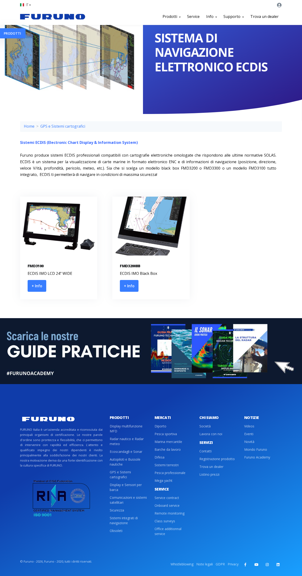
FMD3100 (36, 265)
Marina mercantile (168, 441)
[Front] (52, 16)
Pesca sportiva (166, 434)
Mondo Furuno (255, 449)
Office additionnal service (168, 531)
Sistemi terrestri (167, 465)
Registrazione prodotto (217, 459)
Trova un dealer (264, 16)
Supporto (232, 16)
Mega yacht (163, 480)
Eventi (248, 434)
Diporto (160, 426)
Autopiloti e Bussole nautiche (125, 461)
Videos (249, 426)
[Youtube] (256, 564)
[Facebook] (245, 564)
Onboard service (167, 505)
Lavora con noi (210, 434)
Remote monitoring (170, 513)
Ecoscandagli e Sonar (126, 451)
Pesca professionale (170, 473)
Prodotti (170, 16)
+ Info (37, 285)
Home (29, 126)
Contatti (205, 451)
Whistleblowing (182, 564)
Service (193, 16)
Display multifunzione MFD (126, 428)
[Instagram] (267, 564)
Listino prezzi (209, 474)
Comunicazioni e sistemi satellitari (128, 500)
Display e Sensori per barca (126, 487)
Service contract (167, 497)
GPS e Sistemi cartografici (62, 126)
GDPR (220, 564)
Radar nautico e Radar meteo (127, 441)
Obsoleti (116, 530)
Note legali (204, 564)
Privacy (233, 564)
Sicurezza (117, 510)
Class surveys (165, 521)
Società (205, 426)
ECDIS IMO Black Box (138, 273)
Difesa (159, 457)
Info (210, 16)
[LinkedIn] (278, 564)
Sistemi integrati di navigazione (124, 520)
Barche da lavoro (168, 449)
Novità (249, 441)
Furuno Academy (257, 457)
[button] (25, 4)
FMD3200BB (130, 265)
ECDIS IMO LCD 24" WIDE (50, 273)
